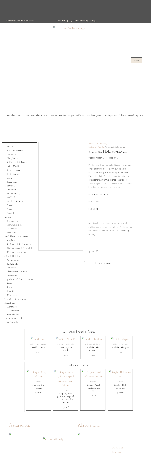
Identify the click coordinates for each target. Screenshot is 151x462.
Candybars (11, 267)
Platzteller (11, 213)
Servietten (11, 189)
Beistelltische (12, 263)
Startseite (92, 143)
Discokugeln (12, 275)
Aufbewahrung (13, 260)
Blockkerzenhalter (15, 150)
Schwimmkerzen (14, 224)
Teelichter (11, 232)
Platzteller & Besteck (40, 115)
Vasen (9, 177)
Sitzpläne (11, 240)
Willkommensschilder (16, 252)
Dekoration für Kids (13, 318)
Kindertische (12, 322)
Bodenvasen (12, 181)
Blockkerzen (12, 221)
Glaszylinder (12, 158)
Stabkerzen (12, 228)
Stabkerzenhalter (14, 170)
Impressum (117, 452)
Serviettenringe (13, 193)
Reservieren (105, 263)
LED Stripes (12, 306)
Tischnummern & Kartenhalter (20, 248)
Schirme (10, 287)
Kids (142, 115)
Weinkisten (12, 295)
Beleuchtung (132, 115)
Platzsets (10, 209)
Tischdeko (11, 115)
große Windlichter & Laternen (20, 279)
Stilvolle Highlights (93, 115)
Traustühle (11, 291)
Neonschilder (13, 314)
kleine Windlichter (15, 166)
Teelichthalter (13, 174)
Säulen (9, 283)
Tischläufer (12, 197)
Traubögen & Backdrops (115, 115)
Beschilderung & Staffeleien (71, 115)
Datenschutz (117, 447)
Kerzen (54, 115)
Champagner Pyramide (17, 271)
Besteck (10, 205)
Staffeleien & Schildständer (19, 244)
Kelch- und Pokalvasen (17, 162)
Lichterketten (13, 310)
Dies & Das (12, 154)
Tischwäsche (23, 115)
